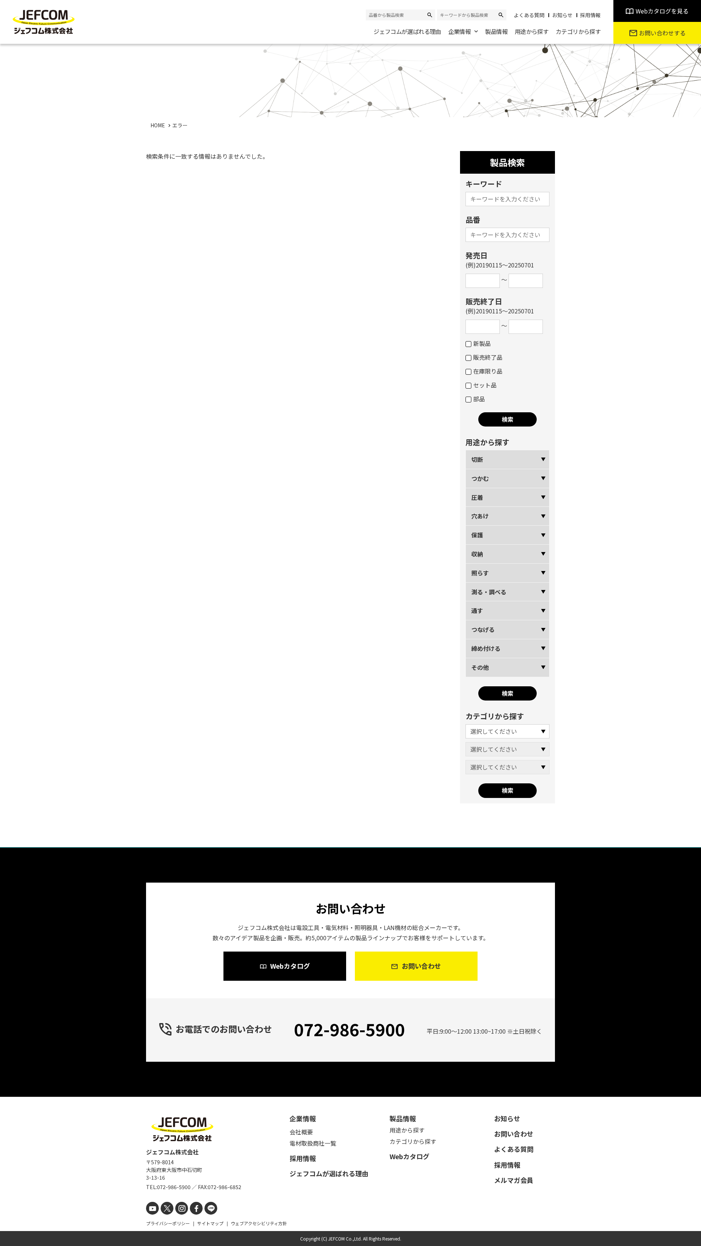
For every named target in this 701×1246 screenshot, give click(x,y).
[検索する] (429, 14)
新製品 (482, 343)
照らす (480, 572)
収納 (477, 553)
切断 (477, 459)
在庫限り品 (487, 371)
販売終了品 (487, 357)
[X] (167, 1208)
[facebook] (196, 1208)
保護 (477, 535)
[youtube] (152, 1208)
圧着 (477, 497)
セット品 (485, 385)
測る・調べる (488, 591)
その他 (480, 667)
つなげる (483, 629)
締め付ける (486, 648)
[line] (210, 1208)
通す (477, 610)
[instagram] (181, 1208)
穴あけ (480, 516)
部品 (479, 398)
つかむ (480, 478)
